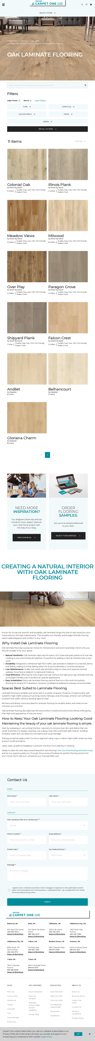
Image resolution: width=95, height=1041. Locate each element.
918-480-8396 (12, 970)
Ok (78, 1034)
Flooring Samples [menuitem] (32, 997)
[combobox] (45, 85)
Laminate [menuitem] (11, 1009)
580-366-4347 (33, 934)
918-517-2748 (54, 950)
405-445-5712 (12, 952)
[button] (82, 4)
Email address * (55, 834)
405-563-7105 (33, 950)
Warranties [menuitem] (54, 1011)
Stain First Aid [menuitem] (56, 996)
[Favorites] (86, 4)
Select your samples (66, 536)
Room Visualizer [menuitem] (35, 992)
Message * (11, 865)
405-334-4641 (54, 932)
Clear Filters (40, 101)
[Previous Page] (41, 455)
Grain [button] (46, 122)
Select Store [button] (46, 13)
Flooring (24, 41)
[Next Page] (53, 455)
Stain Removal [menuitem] (56, 992)
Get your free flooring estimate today (75, 750)
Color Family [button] (25, 114)
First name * (12, 796)
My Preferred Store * (57, 849)
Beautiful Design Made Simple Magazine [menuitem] (34, 1006)
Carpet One (12, 41)
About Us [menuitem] (76, 992)
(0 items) (91, 4)
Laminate (35, 41)
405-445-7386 (75, 934)
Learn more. (46, 1037)
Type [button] (25, 107)
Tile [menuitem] (8, 1013)
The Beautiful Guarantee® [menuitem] (56, 1006)
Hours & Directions (15, 934)
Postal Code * (12, 849)
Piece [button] (66, 114)
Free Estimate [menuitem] (13, 1017)
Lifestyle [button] (66, 107)
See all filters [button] (46, 129)
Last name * (54, 796)
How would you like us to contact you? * (23, 819)
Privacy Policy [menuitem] (78, 1018)
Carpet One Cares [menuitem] (77, 1001)
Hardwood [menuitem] (11, 1000)
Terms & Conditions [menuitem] (76, 1012)
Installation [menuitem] (55, 1016)
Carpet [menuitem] (10, 1005)
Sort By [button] (78, 141)
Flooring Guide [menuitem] (56, 1000)
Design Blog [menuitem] (34, 1014)
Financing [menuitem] (11, 1022)
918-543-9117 (33, 968)
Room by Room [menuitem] (78, 996)
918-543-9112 (75, 950)
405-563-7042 (13, 932)
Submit (47, 902)
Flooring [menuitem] (10, 992)
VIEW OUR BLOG (24, 537)
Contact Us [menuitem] (76, 1007)
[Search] (85, 85)
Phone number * (14, 834)
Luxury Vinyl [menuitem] (12, 996)
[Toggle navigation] (3, 4)
